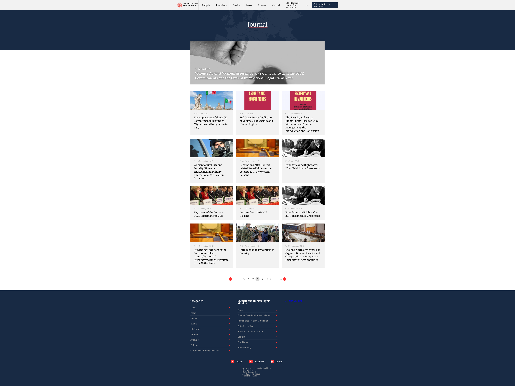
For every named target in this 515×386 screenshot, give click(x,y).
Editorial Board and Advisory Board (254, 315)
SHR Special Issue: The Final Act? (292, 5)
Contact (241, 336)
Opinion (236, 5)
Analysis (206, 5)
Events (193, 323)
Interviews (221, 5)
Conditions (243, 342)
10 (266, 279)
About (240, 309)
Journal (276, 5)
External (262, 5)
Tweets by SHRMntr (293, 301)
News (249, 5)
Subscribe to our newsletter (321, 5)
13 (280, 279)
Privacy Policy (244, 347)
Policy (193, 312)
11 (271, 279)
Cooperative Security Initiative (204, 350)
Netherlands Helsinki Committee (253, 320)
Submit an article (245, 326)
